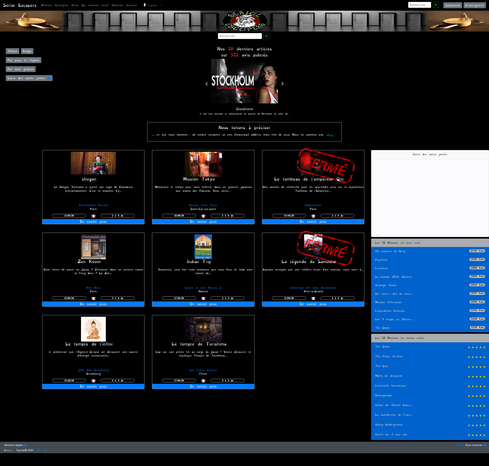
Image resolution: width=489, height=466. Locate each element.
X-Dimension (313, 205)
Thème (12, 51)
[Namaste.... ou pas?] (203, 246)
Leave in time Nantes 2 (203, 287)
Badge (27, 51)
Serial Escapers (19, 5)
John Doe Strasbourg (93, 370)
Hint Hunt (93, 287)
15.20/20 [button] (69, 380)
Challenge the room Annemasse (313, 287)
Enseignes (61, 5)
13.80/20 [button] (69, 215)
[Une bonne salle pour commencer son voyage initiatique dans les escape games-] (93, 163)
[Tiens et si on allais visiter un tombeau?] (313, 163)
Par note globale (20, 69)
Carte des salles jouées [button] (27, 78)
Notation (117, 5)
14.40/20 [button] (289, 215)
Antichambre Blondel (93, 205)
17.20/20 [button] (179, 298)
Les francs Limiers (203, 370)
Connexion (452, 5)
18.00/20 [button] (179, 215)
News (75, 5)
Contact (131, 5)
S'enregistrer (474, 5)
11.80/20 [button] (289, 298)
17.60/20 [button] (179, 380)
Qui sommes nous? (95, 5)
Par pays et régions (23, 60)
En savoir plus (93, 221)
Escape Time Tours (203, 205)
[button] (206, 83)
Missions (46, 5)
